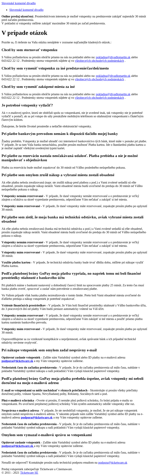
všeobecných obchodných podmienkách (99, 60)
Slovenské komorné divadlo (19, 3)
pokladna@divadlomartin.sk (113, 57)
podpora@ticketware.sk (112, 462)
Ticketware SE (29, 472)
